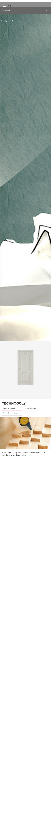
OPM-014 (6, 10)
